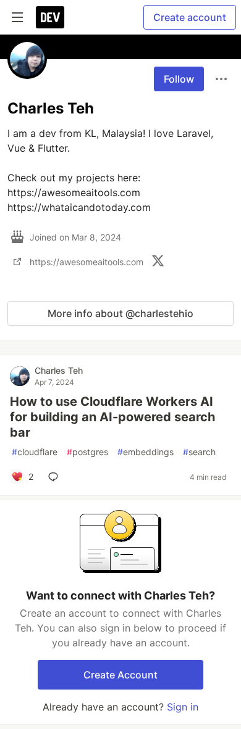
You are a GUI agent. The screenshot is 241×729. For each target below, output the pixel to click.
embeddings (145, 452)
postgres (87, 452)
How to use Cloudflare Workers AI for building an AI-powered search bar (112, 417)
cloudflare (34, 452)
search (199, 452)
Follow (179, 79)
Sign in (182, 707)
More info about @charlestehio (120, 313)
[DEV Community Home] (50, 17)
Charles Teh (59, 370)
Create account (189, 17)
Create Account (120, 675)
